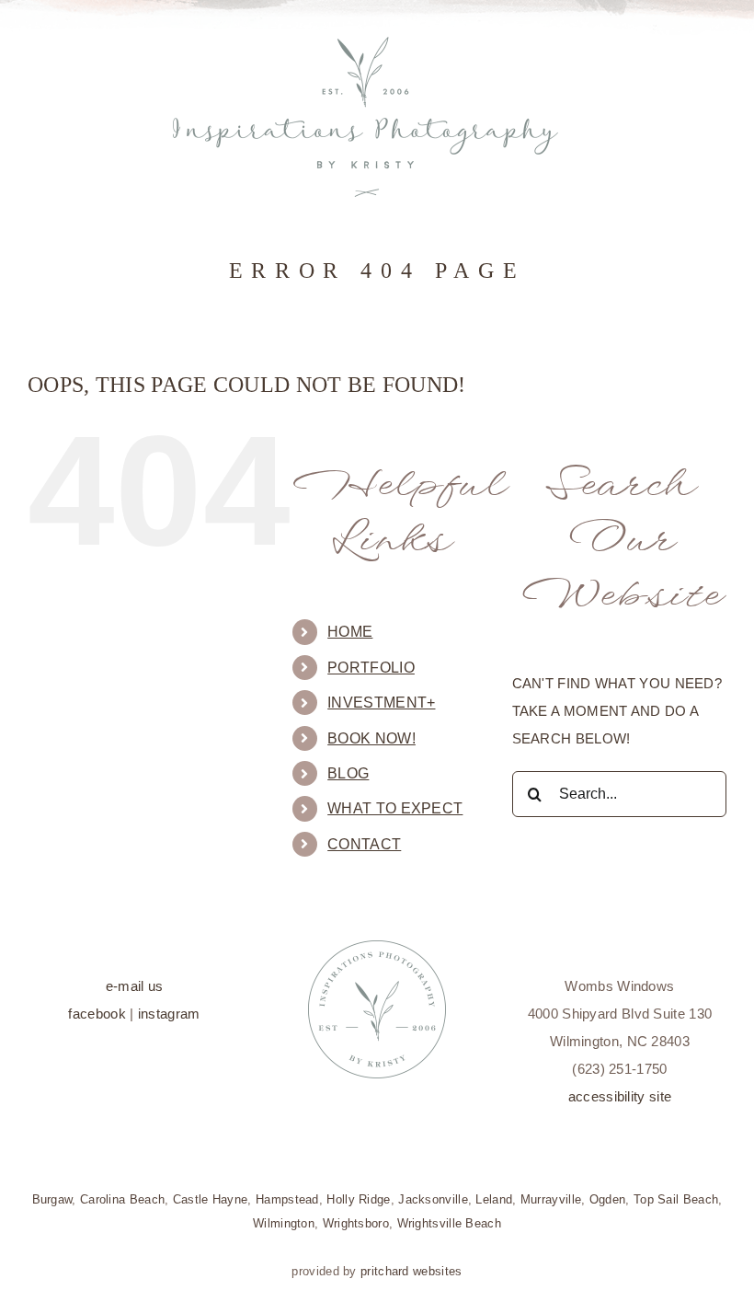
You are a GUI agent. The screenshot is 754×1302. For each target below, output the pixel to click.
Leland (493, 1199)
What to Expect (395, 808)
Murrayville (550, 1199)
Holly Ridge (358, 1199)
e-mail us (135, 986)
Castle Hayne (210, 1199)
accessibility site (619, 1096)
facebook (96, 1013)
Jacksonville (433, 1199)
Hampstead (287, 1199)
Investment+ (381, 702)
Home (349, 631)
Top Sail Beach (676, 1199)
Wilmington (283, 1223)
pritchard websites (411, 1271)
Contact (364, 844)
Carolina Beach (122, 1199)
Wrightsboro (356, 1223)
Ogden (607, 1199)
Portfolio (371, 667)
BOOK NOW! (371, 738)
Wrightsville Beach (449, 1223)
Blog (348, 773)
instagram (169, 1013)
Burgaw (52, 1199)
